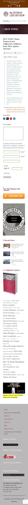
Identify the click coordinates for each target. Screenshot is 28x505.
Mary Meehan (12, 348)
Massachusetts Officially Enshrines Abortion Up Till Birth (17, 261)
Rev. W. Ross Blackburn (13, 362)
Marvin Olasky (5, 348)
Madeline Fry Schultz (11, 341)
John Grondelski (9, 336)
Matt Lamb (18, 351)
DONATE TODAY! (14, 219)
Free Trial (13, 1)
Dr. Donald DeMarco (9, 318)
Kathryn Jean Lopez (6, 338)
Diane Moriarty (9, 316)
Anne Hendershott (7, 302)
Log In (12, 4)
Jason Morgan (8, 333)
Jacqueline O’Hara (8, 330)
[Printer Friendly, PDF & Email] (10, 57)
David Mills (20, 310)
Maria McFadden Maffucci (13, 346)
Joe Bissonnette (19, 333)
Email (22, 156)
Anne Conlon (15, 300)
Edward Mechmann (10, 321)
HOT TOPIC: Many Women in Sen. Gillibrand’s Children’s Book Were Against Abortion (12, 44)
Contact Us (19, 1)
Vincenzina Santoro (9, 374)
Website (6, 166)
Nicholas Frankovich (8, 354)
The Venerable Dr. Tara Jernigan (11, 368)
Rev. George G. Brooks (10, 356)
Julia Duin (18, 336)
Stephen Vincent (7, 364)
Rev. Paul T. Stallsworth (11, 359)
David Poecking (8, 313)
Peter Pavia (18, 354)
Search (15, 4)
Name (22, 152)
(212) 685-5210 (7, 491)
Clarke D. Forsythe (16, 307)
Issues (5, 409)
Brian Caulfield (9, 305)
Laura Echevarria (13, 338)
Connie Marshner (9, 310)
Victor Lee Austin (9, 372)
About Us (6, 416)
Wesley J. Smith (20, 374)
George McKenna (7, 328)
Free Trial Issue (8, 419)
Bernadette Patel (15, 302)
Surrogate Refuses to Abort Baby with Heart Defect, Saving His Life (17, 246)
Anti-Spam (7, 173)
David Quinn (17, 313)
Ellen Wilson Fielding (10, 323)
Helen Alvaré (15, 328)
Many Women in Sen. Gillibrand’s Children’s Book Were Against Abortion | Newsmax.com (15, 110)
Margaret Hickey (6, 343)
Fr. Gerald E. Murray (10, 326)
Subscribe (8, 1)
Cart (23, 1)
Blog (4, 1)
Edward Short (21, 321)
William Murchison (10, 377)
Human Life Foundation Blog (12, 412)
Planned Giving (16, 2)
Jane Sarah (17, 330)
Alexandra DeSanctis (7, 300)
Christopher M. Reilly (7, 307)
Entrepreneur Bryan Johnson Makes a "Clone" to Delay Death (17, 253)
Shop (5, 425)
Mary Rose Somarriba (8, 351)
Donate (10, 2)
